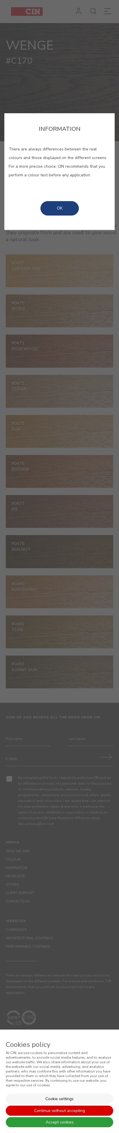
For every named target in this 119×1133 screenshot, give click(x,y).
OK (59, 208)
